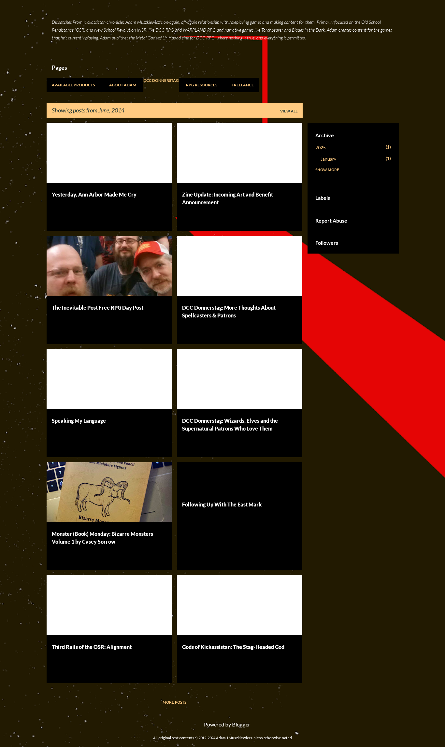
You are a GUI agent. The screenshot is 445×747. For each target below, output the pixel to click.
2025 (320, 147)
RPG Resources (201, 84)
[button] (163, 218)
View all (288, 111)
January (328, 159)
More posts (174, 702)
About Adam (122, 84)
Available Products (73, 84)
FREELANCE (243, 84)
